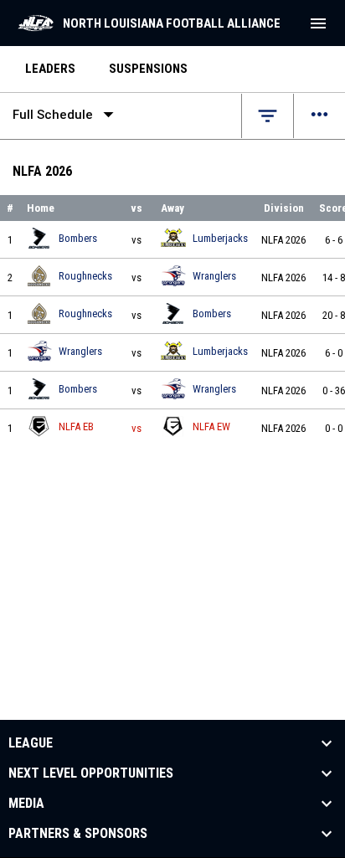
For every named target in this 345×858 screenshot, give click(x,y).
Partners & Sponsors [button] (77, 833)
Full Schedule (67, 114)
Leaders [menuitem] (50, 68)
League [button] (30, 743)
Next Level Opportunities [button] (90, 773)
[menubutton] (318, 23)
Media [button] (26, 803)
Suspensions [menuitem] (148, 68)
